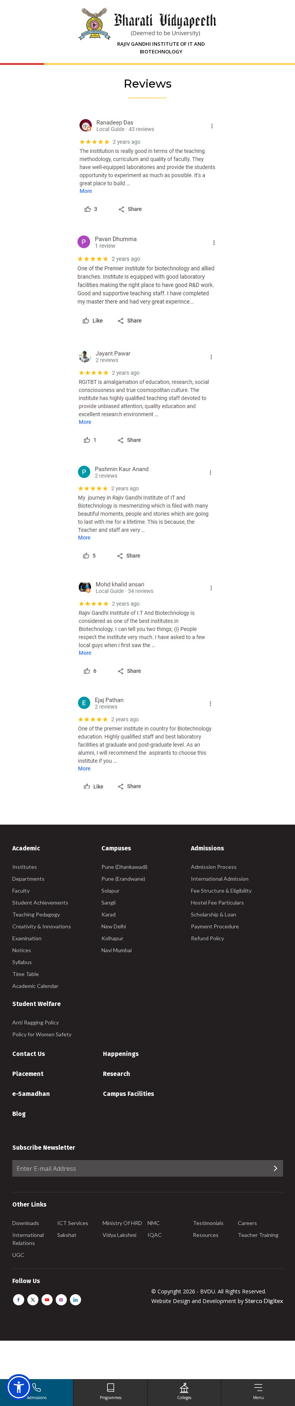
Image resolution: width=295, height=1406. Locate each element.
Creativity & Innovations (41, 926)
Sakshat (66, 1235)
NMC (154, 1223)
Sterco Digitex (264, 1300)
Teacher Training (258, 1235)
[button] (19, 1387)
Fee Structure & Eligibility (221, 890)
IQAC (155, 1235)
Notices (21, 950)
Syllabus (22, 962)
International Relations (28, 1239)
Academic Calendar (35, 986)
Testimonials (208, 1223)
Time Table (25, 974)
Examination (26, 938)
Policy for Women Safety (41, 1034)
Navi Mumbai (116, 950)
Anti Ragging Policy (35, 1022)
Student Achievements (40, 902)
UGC (18, 1255)
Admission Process (214, 866)
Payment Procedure (215, 926)
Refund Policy (207, 938)
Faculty (21, 890)
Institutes (24, 866)
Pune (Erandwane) (123, 878)
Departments (28, 878)
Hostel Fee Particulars (217, 902)
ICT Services (72, 1223)
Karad (108, 914)
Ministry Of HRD (122, 1223)
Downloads (25, 1223)
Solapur (110, 890)
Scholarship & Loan (213, 914)
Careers (247, 1223)
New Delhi (113, 926)
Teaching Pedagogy (36, 914)
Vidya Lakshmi (119, 1235)
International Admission (220, 878)
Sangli (108, 902)
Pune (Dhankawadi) (124, 866)
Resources (206, 1235)
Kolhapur (112, 938)
